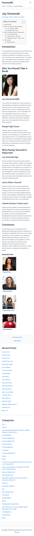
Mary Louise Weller (7, 392)
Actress (4, 427)
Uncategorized (6, 512)
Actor (3, 424)
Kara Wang (5, 376)
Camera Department (8, 438)
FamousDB (7, 2)
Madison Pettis (6, 401)
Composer (5, 450)
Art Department (6, 435)
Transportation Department (10, 504)
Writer (4, 518)
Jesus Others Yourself (13, 36)
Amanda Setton (7, 395)
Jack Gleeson (6, 380)
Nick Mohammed (7, 386)
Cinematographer (7, 447)
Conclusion (7, 40)
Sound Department (8, 492)
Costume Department (8, 453)
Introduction (7, 24)
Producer (5, 483)
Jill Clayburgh (6, 373)
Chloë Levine (6, 358)
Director (4, 456)
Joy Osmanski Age (12, 34)
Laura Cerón (6, 352)
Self (3, 489)
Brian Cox (5, 410)
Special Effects (6, 498)
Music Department (7, 475)
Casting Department (8, 441)
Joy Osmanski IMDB (12, 28)
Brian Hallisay (6, 398)
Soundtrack (5, 495)
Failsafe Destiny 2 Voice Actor (15, 38)
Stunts (4, 501)
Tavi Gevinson (6, 355)
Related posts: (11, 42)
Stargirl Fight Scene (12, 30)
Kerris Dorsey (6, 407)
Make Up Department (8, 472)
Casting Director (7, 444)
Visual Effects (6, 515)
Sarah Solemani (7, 389)
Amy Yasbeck (6, 367)
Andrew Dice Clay (7, 361)
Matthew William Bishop (9, 404)
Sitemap (17, 532)
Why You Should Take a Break (13, 26)
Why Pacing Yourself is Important (14, 32)
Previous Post (17, 337)
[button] (22, 21)
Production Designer (8, 486)
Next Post (17, 341)
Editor (4, 459)
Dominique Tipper (7, 364)
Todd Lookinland (7, 370)
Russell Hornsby (7, 383)
